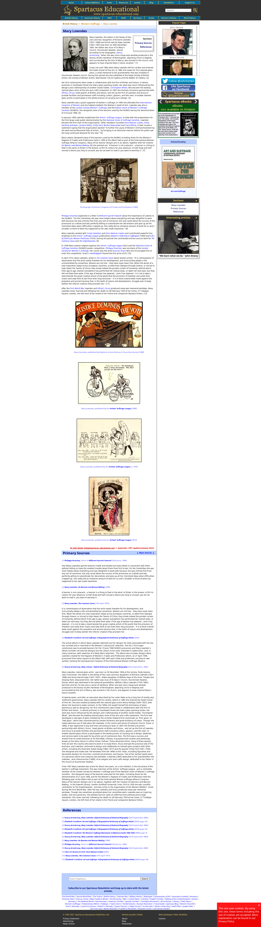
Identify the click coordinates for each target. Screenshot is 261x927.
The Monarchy (115, 899)
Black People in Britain (99, 899)
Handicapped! (96, 253)
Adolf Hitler (176, 906)
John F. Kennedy (176, 27)
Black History (189, 18)
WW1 (109, 18)
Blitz (125, 899)
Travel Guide (159, 904)
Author (137, 2)
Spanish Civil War (132, 901)
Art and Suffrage (178, 191)
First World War (77, 288)
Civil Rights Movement (150, 901)
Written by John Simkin (132, 914)
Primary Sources (143, 43)
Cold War (144, 899)
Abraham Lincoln (145, 908)
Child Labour (186, 901)
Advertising (68, 921)
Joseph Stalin (188, 906)
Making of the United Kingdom (177, 899)
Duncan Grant (119, 250)
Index (109, 2)
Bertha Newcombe (112, 125)
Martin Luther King (162, 906)
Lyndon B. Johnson (88, 906)
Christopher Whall (119, 87)
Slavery (176, 901)
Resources (123, 2)
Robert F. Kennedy (105, 906)
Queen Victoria (121, 906)
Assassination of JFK (162, 896)
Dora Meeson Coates (133, 122)
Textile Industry (129, 904)
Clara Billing (130, 125)
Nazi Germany (101, 901)
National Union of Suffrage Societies (122, 120)
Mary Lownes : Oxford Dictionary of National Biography (104, 667)
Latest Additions (92, 2)
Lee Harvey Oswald (161, 908)
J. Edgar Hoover (134, 906)
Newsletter (169, 2)
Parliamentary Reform (91, 904)
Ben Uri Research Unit (75, 852)
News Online (69, 923)
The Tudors (97, 896)
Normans (193, 896)
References (146, 46)
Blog (151, 2)
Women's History (168, 18)
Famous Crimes (82, 899)
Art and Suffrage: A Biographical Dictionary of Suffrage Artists (108, 637)
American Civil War (115, 901)
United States (133, 899)
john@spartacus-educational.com (99, 548)
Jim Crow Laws (96, 908)
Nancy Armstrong (72, 667)
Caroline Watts (85, 125)
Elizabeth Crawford (73, 637)
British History (110, 896)
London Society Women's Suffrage (91, 107)
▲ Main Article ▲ (145, 552)
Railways (104, 904)
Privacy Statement (71, 918)
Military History (136, 896)
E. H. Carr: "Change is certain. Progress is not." (178, 254)
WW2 (123, 18)
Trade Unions (115, 904)
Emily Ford (98, 125)
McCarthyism (166, 901)
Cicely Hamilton (94, 233)
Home (71, 2)
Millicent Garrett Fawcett (110, 215)
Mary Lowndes (71, 587)
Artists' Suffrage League (111, 117)
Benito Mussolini (110, 908)
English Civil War (156, 899)
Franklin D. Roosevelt (127, 908)
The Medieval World (85, 901)
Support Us (190, 2)
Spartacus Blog (172, 904)
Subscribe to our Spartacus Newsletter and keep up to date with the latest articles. (108, 890)
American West (68, 899)
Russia (151, 18)
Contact (162, 918)
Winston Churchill (177, 57)
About (124, 918)
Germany (137, 18)
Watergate (148, 896)
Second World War (83, 896)
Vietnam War (122, 896)
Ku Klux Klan (148, 906)
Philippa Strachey (69, 215)
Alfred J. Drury (68, 92)
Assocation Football (180, 896)
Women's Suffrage (72, 904)
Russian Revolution (145, 904)
